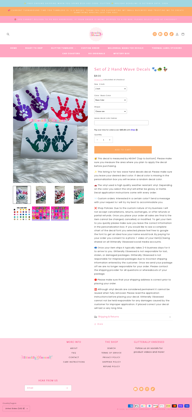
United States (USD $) (15, 408)
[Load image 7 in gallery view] (60, 213)
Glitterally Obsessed (138, 409)
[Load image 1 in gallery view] (22, 195)
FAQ (74, 353)
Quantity (98, 134)
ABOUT (74, 348)
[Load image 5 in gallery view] (22, 213)
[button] (8, 34)
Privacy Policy (111, 357)
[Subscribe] (66, 388)
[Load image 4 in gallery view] (79, 195)
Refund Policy (111, 366)
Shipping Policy (111, 362)
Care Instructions (74, 362)
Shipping (98, 80)
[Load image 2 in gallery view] (41, 195)
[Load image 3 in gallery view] (60, 195)
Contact (74, 357)
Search (111, 348)
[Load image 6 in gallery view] (41, 213)
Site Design (158, 409)
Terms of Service (111, 353)
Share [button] (100, 324)
